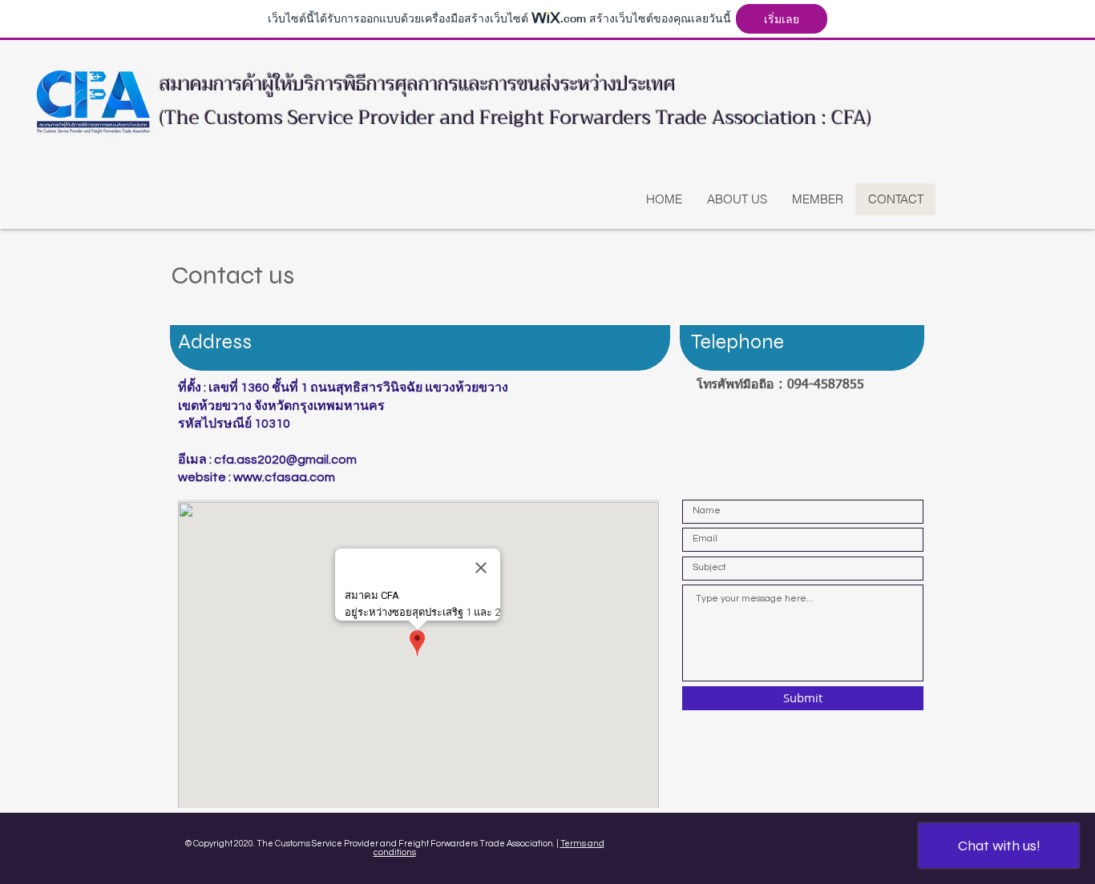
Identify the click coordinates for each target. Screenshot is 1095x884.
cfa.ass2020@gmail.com (285, 459)
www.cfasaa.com (284, 477)
